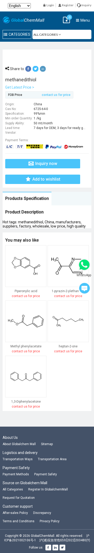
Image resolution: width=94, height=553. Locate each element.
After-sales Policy (15, 513)
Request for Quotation (19, 498)
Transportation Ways (18, 459)
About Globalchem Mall (19, 444)
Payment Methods (16, 474)
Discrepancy (42, 513)
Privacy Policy (50, 521)
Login (50, 5)
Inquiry (86, 5)
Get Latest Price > (19, 87)
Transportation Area (52, 459)
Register (67, 5)
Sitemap (47, 444)
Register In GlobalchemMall (48, 489)
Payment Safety (45, 474)
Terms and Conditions (18, 521)
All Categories (13, 489)
